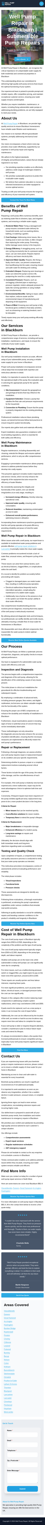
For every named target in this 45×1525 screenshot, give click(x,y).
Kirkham (7, 1367)
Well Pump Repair (10, 123)
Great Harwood (26, 1188)
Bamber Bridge (10, 1328)
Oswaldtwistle (6, 1188)
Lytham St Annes (10, 1384)
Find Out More (22, 1050)
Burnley (7, 1353)
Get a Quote (21, 59)
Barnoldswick (9, 1370)
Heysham (7, 1408)
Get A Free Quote (22, 1295)
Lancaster (8, 1398)
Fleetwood (8, 1405)
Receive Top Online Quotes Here (22, 924)
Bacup (6, 1356)
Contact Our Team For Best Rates (22, 200)
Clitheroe (7, 1342)
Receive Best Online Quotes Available (23, 640)
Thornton (7, 1388)
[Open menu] (41, 4)
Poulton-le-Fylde (10, 1381)
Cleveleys (8, 1401)
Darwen (16, 1188)
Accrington (37, 1188)
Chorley (7, 1339)
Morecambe (8, 1412)
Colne (6, 1363)
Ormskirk (7, 1377)
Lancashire (8, 1395)
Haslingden (5, 1191)
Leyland (7, 1346)
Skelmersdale (9, 1374)
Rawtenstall (8, 1332)
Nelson (7, 1360)
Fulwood (7, 1349)
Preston (7, 1335)
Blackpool (8, 1391)
